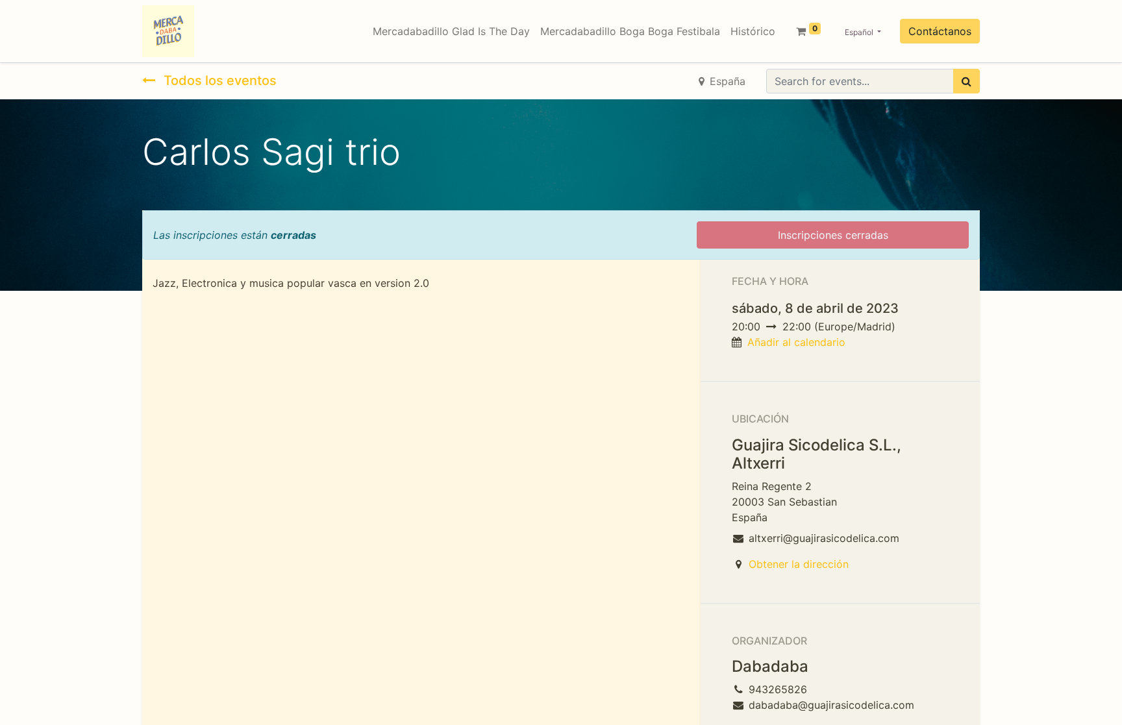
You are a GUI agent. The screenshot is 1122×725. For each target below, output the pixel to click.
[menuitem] (451, 31)
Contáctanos (939, 31)
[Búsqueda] (966, 81)
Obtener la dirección (799, 564)
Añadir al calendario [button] (796, 342)
